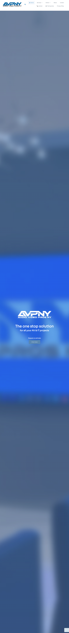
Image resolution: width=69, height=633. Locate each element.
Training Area (50, 6)
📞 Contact (39, 6)
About (55, 2)
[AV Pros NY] (12, 4)
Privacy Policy (60, 6)
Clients (47, 2)
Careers (62, 2)
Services (39, 2)
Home (32, 2)
